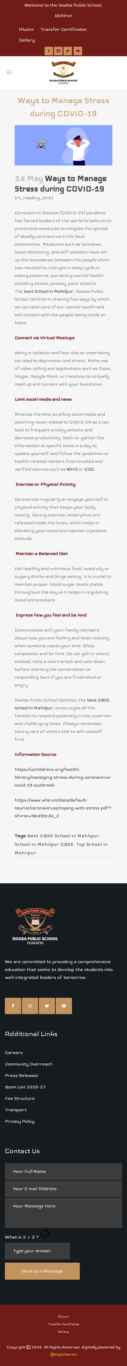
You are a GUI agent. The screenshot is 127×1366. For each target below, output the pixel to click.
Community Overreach (28, 1064)
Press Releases (21, 1075)
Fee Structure (20, 1098)
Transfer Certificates (63, 29)
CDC (89, 469)
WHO (72, 469)
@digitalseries (63, 1354)
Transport (16, 1110)
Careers (14, 1052)
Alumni (26, 29)
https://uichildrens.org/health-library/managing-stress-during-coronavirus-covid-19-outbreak (63, 777)
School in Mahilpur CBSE (44, 844)
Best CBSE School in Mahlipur (63, 836)
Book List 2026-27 (25, 1087)
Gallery (27, 40)
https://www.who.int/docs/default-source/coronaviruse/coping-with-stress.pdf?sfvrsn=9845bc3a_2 (63, 808)
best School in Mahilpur (48, 291)
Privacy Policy (20, 1121)
